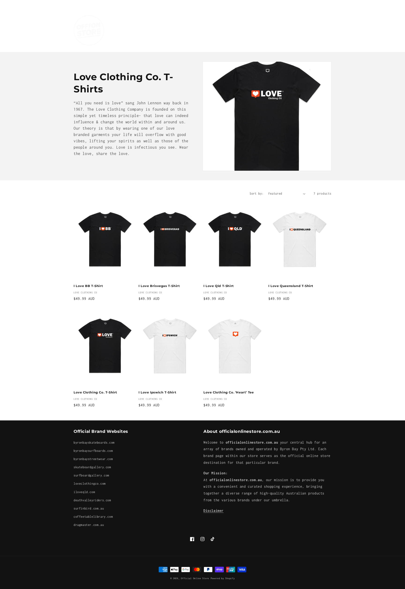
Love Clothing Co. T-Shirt (95, 392)
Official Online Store (195, 578)
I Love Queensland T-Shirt (290, 286)
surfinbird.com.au (89, 508)
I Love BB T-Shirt (88, 286)
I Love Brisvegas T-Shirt (159, 286)
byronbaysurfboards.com (93, 451)
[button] (139, 25)
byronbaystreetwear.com (93, 459)
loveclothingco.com (90, 483)
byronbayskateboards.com (94, 442)
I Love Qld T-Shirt (218, 286)
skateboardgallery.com (92, 467)
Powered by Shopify (223, 578)
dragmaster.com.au (89, 525)
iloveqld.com (84, 492)
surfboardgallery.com (91, 475)
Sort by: (256, 193)
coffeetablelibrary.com (93, 516)
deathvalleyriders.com (92, 500)
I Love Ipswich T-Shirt (157, 392)
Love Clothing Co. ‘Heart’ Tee (228, 392)
